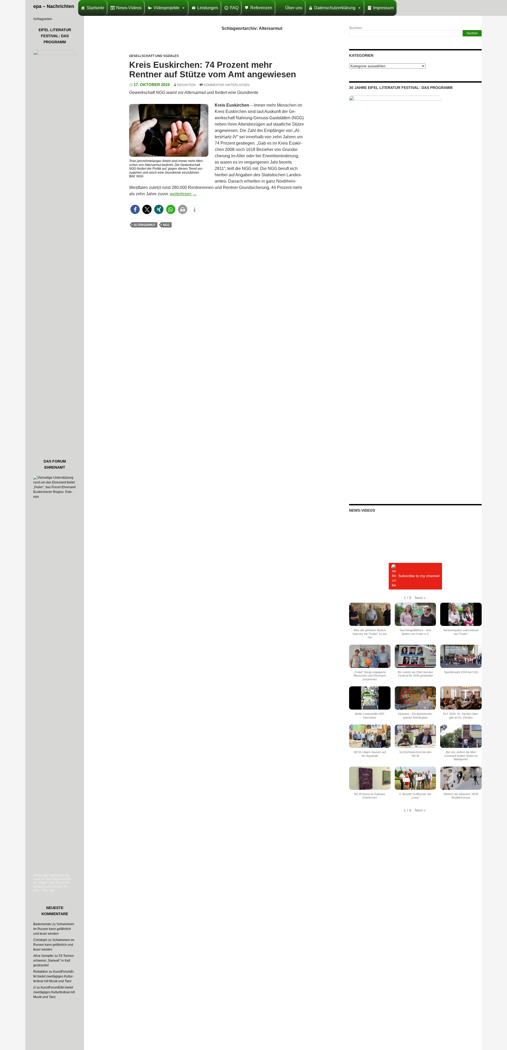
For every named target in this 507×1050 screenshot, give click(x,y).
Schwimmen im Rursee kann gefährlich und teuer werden (53, 928)
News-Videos (129, 8)
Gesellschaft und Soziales (154, 56)
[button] (135, 209)
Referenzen (261, 8)
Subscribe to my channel (418, 576)
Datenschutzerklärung (334, 8)
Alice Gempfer (43, 956)
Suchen (355, 28)
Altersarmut (145, 224)
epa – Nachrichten (53, 6)
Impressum (383, 8)
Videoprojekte (166, 8)
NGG (166, 224)
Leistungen (207, 8)
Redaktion (186, 85)
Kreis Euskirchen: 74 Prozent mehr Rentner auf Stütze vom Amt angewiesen (212, 69)
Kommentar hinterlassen (227, 85)
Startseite (95, 8)
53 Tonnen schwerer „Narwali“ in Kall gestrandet (53, 960)
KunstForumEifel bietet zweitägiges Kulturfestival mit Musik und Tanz (53, 976)
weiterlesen (183, 194)
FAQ (234, 8)
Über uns (293, 8)
